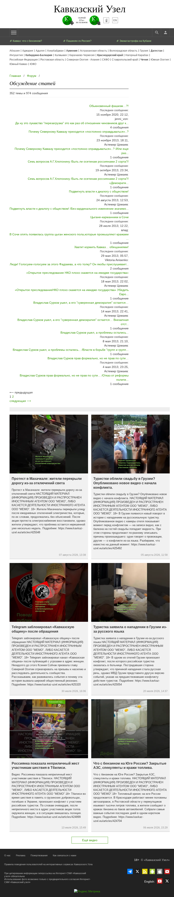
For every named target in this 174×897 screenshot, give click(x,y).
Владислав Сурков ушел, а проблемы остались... (94, 332)
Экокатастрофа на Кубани (135, 41)
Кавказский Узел (90, 8)
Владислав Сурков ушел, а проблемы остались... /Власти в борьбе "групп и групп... (71, 349)
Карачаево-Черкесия (82, 55)
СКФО (105, 59)
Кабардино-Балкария (38, 55)
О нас (7, 855)
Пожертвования (39, 855)
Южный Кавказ (18, 64)
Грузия (144, 50)
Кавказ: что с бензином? (27, 41)
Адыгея (40, 50)
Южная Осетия (160, 59)
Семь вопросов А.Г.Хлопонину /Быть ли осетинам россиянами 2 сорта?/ (78, 161)
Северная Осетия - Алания (83, 59)
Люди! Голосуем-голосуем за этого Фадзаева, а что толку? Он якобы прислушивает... (69, 264)
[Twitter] (137, 871)
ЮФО (33, 64)
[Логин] (165, 32)
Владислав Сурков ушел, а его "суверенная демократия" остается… (81, 302)
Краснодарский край (110, 55)
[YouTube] (167, 871)
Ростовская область (52, 59)
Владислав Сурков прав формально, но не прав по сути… (88, 358)
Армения (71, 50)
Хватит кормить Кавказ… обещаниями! (101, 247)
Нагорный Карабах (136, 55)
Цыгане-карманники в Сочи (109, 217)
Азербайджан (55, 50)
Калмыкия (61, 55)
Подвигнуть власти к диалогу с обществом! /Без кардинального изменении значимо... (69, 208)
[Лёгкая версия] (106, 20)
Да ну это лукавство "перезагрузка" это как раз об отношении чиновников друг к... (72, 123)
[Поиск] (156, 32)
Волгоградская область (123, 50)
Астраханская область (93, 50)
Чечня (144, 59)
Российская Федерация (24, 59)
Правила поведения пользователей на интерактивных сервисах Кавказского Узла (48, 864)
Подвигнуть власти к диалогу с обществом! (99, 191)
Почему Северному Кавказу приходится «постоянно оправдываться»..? (79, 131)
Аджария (27, 50)
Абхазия (15, 50)
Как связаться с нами (64, 855)
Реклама (20, 855)
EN (115, 20)
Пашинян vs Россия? (78, 41)
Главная (15, 75)
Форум (31, 75)
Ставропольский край (125, 59)
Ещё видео (89, 840)
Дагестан (156, 50)
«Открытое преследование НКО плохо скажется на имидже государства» (77, 272)
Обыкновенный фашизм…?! (109, 106)
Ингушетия (16, 55)
